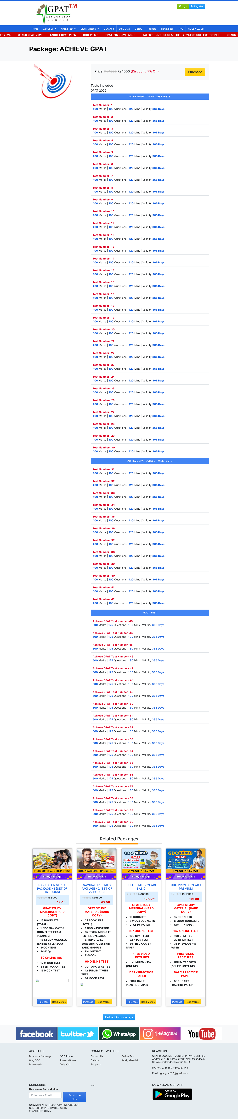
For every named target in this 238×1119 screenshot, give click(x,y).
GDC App (109, 28)
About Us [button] (48, 28)
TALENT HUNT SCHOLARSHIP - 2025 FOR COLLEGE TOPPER (144, 35)
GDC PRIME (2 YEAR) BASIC (141, 886)
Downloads (167, 28)
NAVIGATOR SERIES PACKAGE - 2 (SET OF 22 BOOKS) (96, 888)
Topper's (96, 1064)
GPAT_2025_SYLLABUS (84, 35)
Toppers (151, 28)
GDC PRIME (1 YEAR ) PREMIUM (186, 886)
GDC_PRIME (54, 35)
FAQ (181, 28)
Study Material (129, 1060)
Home (35, 28)
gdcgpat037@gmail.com (174, 1073)
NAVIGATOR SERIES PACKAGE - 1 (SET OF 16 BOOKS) (52, 888)
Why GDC (34, 1060)
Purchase (195, 72)
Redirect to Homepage (119, 1017)
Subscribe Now (74, 1097)
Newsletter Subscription (43, 1089)
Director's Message (40, 1056)
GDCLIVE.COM (196, 28)
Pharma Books (68, 1060)
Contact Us (97, 1056)
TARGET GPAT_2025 (26, 35)
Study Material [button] (89, 28)
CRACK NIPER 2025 (202, 35)
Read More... (59, 1001)
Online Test (128, 1056)
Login (184, 6)
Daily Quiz (124, 28)
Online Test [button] (67, 28)
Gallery (138, 28)
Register (198, 6)
